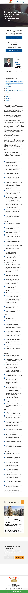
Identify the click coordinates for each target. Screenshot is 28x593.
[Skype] (23, 2)
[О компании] (10, 1)
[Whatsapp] (17, 2)
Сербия (7, 94)
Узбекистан (8, 98)
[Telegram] (20, 2)
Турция (7, 88)
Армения (8, 96)
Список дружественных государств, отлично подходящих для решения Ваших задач (14, 83)
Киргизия (8, 100)
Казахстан (8, 86)
